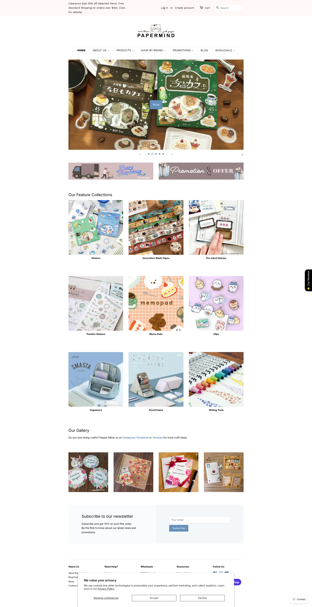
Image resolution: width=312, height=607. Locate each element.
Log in (164, 7)
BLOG (204, 50)
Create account (184, 7)
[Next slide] (172, 154)
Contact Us (74, 585)
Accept (154, 597)
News (71, 581)
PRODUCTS (124, 50)
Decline (202, 597)
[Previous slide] (140, 154)
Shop (156, 104)
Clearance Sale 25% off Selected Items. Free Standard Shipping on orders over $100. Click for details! (96, 8)
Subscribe (178, 528)
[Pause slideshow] (242, 154)
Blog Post (73, 577)
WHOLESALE (224, 50)
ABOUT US (100, 50)
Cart (207, 7)
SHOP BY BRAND (152, 50)
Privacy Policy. (106, 588)
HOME (81, 50)
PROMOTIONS (182, 50)
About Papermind (77, 573)
